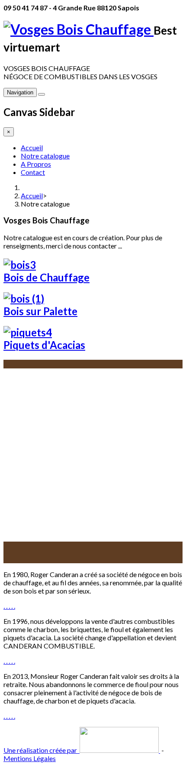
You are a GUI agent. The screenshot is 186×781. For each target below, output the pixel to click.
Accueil (32, 147)
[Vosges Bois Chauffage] (78, 29)
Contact (33, 172)
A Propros (36, 164)
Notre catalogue (45, 156)
